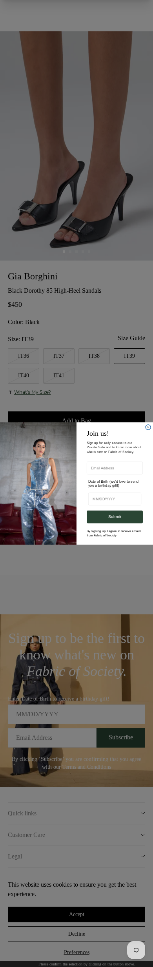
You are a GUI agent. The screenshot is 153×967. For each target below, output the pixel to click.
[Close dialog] (148, 427)
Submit (114, 516)
